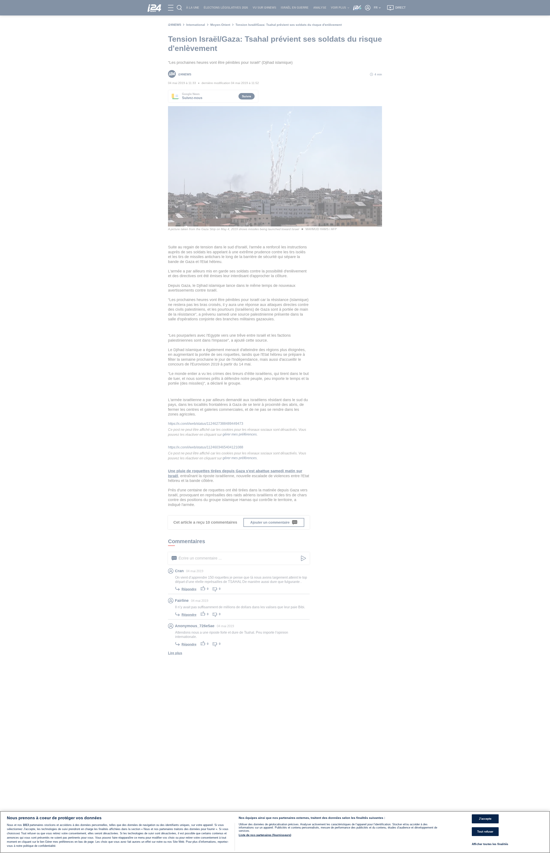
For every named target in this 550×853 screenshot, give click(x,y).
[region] (275, 832)
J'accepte (485, 819)
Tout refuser (485, 831)
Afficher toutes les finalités (490, 844)
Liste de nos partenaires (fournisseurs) (265, 835)
